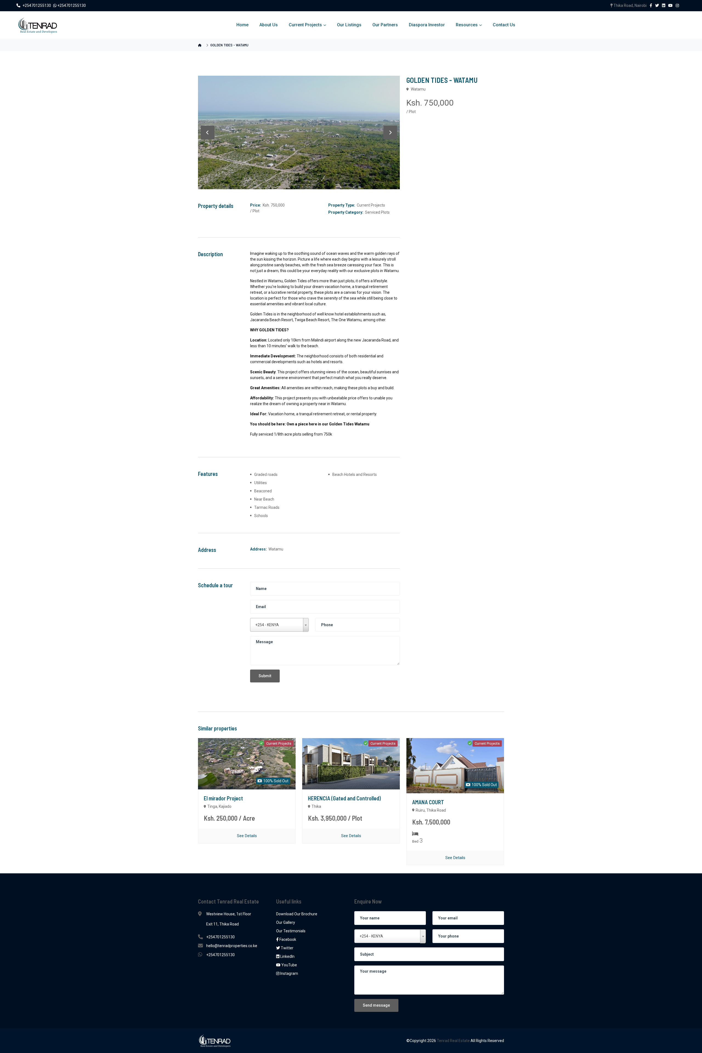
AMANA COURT (428, 802)
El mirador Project (223, 798)
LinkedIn (287, 956)
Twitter (286, 948)
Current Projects (305, 24)
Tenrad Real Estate (454, 1040)
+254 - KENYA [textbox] (267, 625)
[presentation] (207, 132)
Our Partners (385, 24)
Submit (265, 676)
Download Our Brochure (296, 914)
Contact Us (504, 24)
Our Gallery (285, 922)
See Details (247, 835)
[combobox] (279, 625)
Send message (376, 1005)
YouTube (289, 965)
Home (242, 24)
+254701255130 (37, 5)
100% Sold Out (275, 781)
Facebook (287, 939)
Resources (467, 24)
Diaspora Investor (427, 24)
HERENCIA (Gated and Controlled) (344, 798)
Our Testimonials (290, 931)
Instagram (288, 973)
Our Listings (349, 24)
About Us (268, 24)
